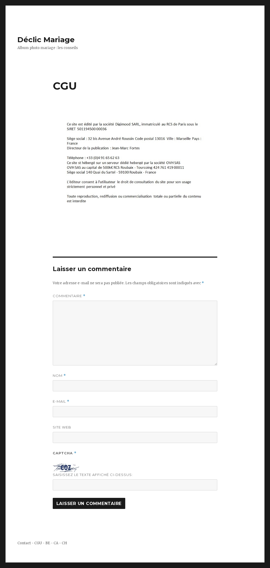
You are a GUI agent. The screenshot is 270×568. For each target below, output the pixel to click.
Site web (62, 427)
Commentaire (69, 296)
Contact (24, 543)
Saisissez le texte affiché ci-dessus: (93, 475)
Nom (59, 375)
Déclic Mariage (46, 39)
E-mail (61, 401)
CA (56, 543)
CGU (38, 543)
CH (64, 543)
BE (47, 543)
